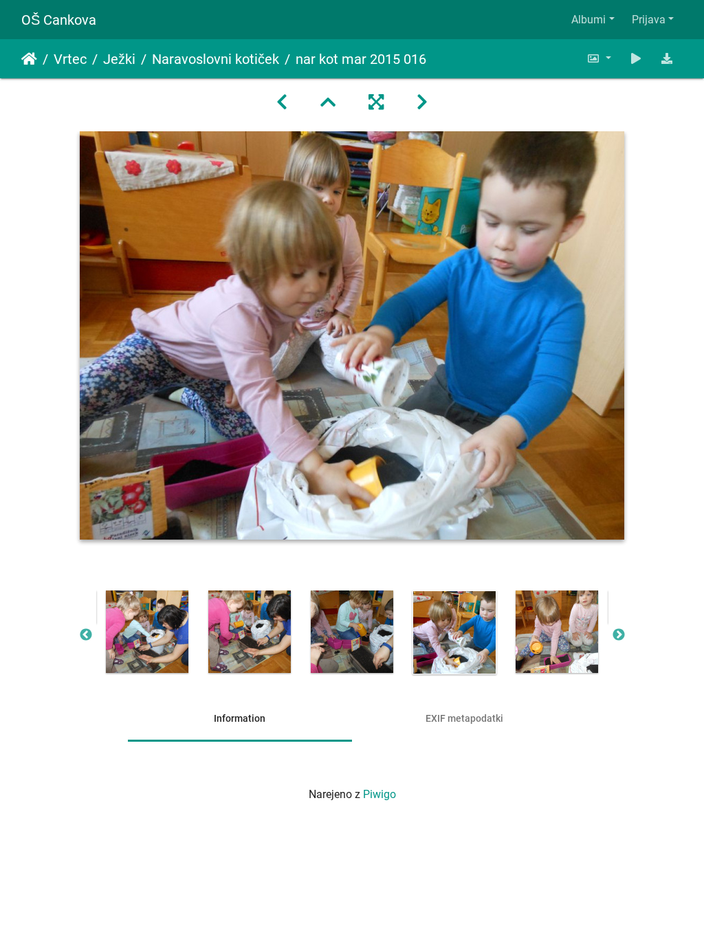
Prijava (649, 19)
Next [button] (619, 635)
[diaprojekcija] (636, 59)
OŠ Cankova (58, 20)
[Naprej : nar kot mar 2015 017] (422, 102)
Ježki (119, 59)
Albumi (588, 19)
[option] (147, 631)
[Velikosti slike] (599, 59)
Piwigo (379, 794)
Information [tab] (239, 718)
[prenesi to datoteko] (667, 59)
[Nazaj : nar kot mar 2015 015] (282, 102)
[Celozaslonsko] (376, 102)
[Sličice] (328, 102)
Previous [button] (86, 635)
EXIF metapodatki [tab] (464, 718)
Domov (29, 59)
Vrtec (70, 59)
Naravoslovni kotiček (215, 59)
